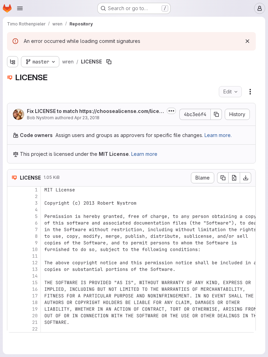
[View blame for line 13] (13, 269)
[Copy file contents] (222, 177)
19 (35, 309)
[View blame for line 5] (13, 216)
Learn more (144, 154)
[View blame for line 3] (13, 203)
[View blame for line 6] (13, 223)
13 (35, 269)
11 (35, 256)
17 (35, 296)
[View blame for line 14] (13, 276)
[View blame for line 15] (13, 282)
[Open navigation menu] (19, 8)
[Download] (245, 177)
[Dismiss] (247, 41)
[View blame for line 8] (13, 236)
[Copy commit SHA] (216, 114)
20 (35, 316)
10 (35, 249)
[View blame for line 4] (13, 209)
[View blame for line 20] (13, 315)
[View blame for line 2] (13, 196)
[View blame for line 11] (13, 256)
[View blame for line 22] (13, 329)
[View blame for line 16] (13, 289)
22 (35, 329)
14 (35, 276)
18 (35, 302)
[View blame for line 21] (13, 322)
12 (35, 263)
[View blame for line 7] (13, 229)
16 (35, 289)
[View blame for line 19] (13, 309)
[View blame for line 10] (13, 249)
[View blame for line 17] (13, 296)
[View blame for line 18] (13, 302)
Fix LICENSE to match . (94, 111)
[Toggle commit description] (171, 111)
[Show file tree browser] (12, 61)
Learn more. (218, 135)
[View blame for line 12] (13, 262)
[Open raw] (234, 177)
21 (35, 322)
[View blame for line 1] (13, 190)
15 (35, 283)
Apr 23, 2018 (86, 117)
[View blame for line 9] (13, 243)
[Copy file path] (108, 61)
